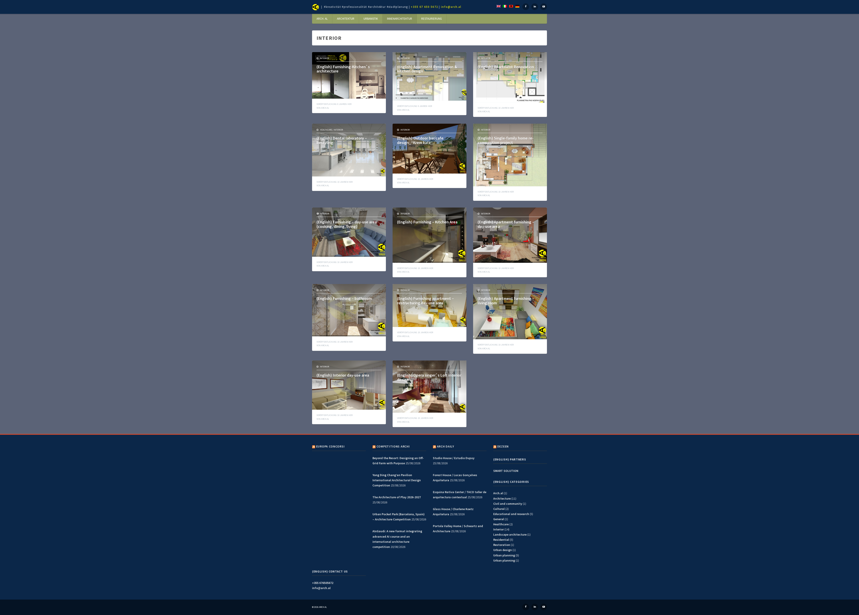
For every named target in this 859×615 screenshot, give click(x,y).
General (498, 519)
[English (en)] (498, 6)
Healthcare (326, 129)
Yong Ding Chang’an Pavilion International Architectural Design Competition (396, 480)
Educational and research (511, 514)
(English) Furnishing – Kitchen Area (427, 222)
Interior (324, 58)
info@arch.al (451, 7)
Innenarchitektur (399, 19)
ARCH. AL (322, 19)
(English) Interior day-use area (343, 375)
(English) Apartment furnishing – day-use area (506, 224)
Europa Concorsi (330, 446)
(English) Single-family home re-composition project (506, 140)
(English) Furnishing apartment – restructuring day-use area (425, 300)
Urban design (502, 550)
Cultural (499, 509)
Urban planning (504, 555)
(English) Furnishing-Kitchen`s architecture (343, 69)
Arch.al (325, 107)
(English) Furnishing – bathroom (344, 298)
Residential (501, 540)
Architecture (502, 498)
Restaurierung (431, 19)
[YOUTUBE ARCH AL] (543, 607)
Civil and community (507, 504)
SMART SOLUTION (505, 471)
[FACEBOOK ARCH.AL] (525, 607)
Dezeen (503, 446)
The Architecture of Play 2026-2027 (396, 497)
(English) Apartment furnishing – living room (506, 300)
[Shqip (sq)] (511, 6)
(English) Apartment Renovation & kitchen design (427, 69)
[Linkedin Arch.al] (534, 6)
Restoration (501, 545)
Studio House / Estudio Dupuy (453, 458)
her (334, 104)
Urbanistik (371, 19)
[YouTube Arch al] (543, 6)
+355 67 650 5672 (424, 7)
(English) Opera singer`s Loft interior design (429, 377)
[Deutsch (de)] (517, 6)
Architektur (345, 19)
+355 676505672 (322, 583)
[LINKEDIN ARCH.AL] (534, 607)
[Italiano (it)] (505, 6)
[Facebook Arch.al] (525, 6)
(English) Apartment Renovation (506, 66)
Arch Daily (445, 446)
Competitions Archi (393, 446)
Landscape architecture (510, 534)
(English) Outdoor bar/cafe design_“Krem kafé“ (420, 140)
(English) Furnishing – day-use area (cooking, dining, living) (347, 224)
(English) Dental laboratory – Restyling (342, 140)
